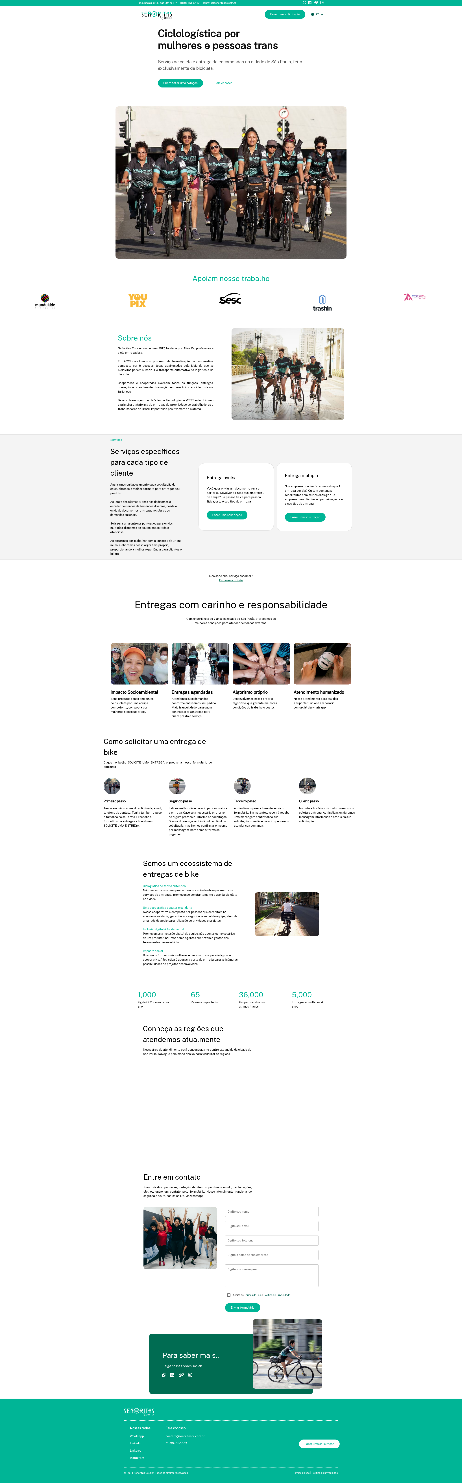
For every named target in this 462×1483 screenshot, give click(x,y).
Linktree (135, 1450)
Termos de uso (252, 1295)
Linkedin (135, 1443)
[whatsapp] (304, 3)
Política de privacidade (324, 1472)
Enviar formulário (242, 1307)
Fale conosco (223, 83)
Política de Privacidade (276, 1295)
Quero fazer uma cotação (180, 83)
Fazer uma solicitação (285, 14)
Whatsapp (137, 1436)
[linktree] (316, 3)
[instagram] (322, 3)
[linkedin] (309, 3)
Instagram (137, 1458)
